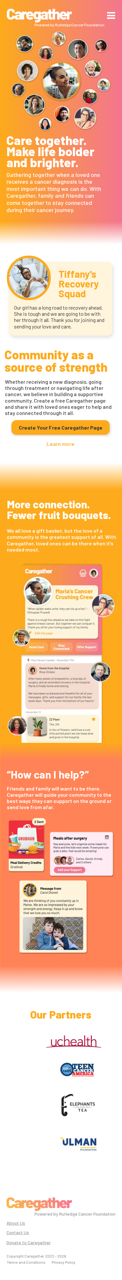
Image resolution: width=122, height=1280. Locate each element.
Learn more (61, 444)
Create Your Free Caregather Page (60, 427)
